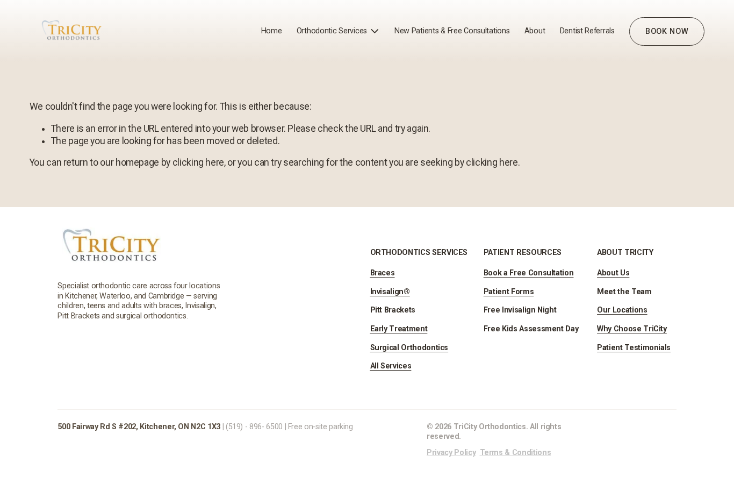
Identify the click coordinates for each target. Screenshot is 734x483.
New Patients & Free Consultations (452, 30)
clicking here (198, 162)
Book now (667, 31)
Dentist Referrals (587, 30)
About (534, 30)
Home (271, 30)
